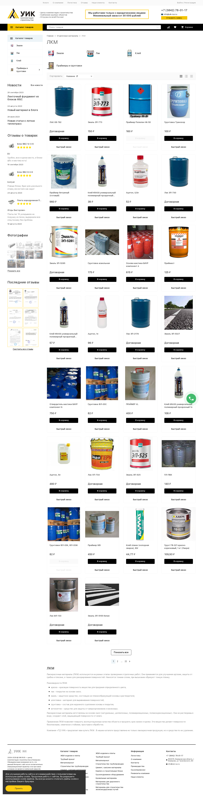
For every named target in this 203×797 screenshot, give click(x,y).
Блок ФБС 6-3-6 (25, 172)
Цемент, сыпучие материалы (73, 770)
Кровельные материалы (106, 778)
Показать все (121, 652)
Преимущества (137, 766)
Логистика (72, 3)
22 (126, 661)
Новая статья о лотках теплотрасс (21, 122)
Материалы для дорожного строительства (108, 783)
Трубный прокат (67, 759)
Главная (50, 36)
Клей (18, 61)
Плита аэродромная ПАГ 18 (31, 200)
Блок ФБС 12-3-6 (25, 144)
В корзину (64, 138)
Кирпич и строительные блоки (109, 771)
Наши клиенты (98, 3)
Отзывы (84, 3)
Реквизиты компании (140, 773)
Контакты (113, 3)
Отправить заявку (174, 18)
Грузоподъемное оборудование (110, 775)
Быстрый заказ (63, 147)
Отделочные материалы (67, 36)
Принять (19, 788)
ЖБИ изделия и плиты (70, 756)
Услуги (46, 3)
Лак (18, 53)
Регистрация (190, 3)
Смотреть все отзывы (23, 349)
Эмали (19, 45)
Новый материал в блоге (22, 110)
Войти (180, 3)
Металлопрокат (67, 763)
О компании (58, 3)
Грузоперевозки (138, 770)
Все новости (37, 85)
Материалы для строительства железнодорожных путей (109, 788)
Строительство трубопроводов (74, 766)
